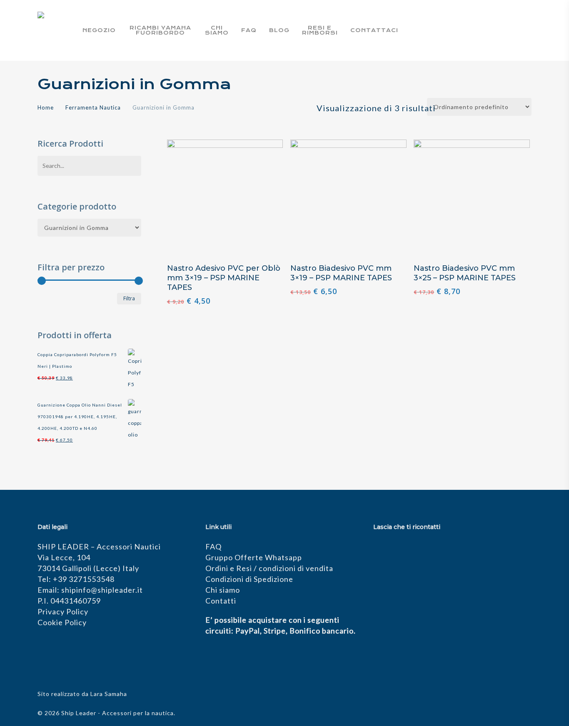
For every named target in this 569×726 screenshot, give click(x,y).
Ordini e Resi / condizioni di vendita (269, 568)
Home (45, 107)
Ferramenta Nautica (93, 107)
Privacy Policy (62, 611)
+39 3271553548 (84, 579)
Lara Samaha (108, 693)
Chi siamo (222, 589)
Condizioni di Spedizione (249, 579)
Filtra (129, 298)
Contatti (220, 600)
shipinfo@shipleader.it (102, 589)
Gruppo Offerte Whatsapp (253, 557)
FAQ (213, 546)
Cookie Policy (62, 622)
